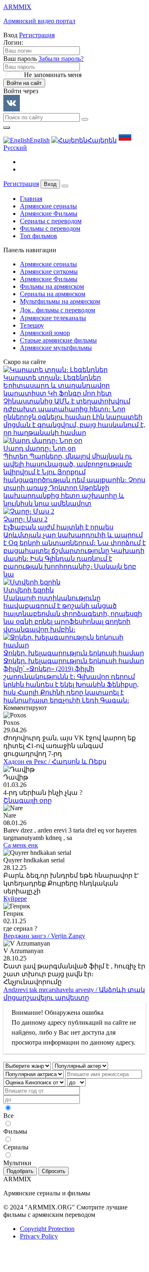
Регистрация (37, 35)
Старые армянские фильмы (58, 340)
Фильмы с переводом (50, 228)
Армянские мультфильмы (56, 347)
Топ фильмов (38, 235)
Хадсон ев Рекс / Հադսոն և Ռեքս (54, 761)
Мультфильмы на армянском (60, 301)
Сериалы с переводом (51, 220)
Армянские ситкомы (49, 271)
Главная (31, 198)
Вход (50, 184)
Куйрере (15, 898)
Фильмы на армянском (52, 286)
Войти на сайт (24, 83)
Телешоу (32, 325)
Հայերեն (102, 140)
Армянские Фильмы (48, 213)
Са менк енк (20, 845)
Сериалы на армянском (52, 293)
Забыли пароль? (61, 58)
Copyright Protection (47, 1228)
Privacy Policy (39, 1236)
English (40, 140)
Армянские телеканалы (53, 317)
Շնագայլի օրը (27, 800)
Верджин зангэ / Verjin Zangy (44, 935)
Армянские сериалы (48, 206)
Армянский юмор (45, 332)
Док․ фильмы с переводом (57, 310)
